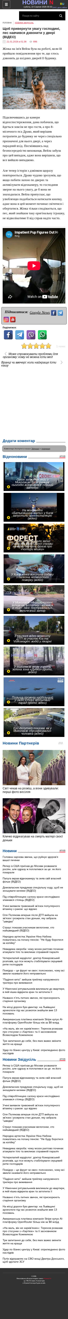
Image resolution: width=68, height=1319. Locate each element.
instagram (46, 449)
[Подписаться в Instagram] (6, 319)
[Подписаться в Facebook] (54, 312)
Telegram (35, 449)
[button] (62, 70)
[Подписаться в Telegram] (60, 312)
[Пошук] (60, 15)
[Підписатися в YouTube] (13, 319)
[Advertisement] (34, 402)
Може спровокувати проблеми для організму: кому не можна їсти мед (30, 356)
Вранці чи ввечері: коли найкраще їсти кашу (28, 364)
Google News (40, 312)
